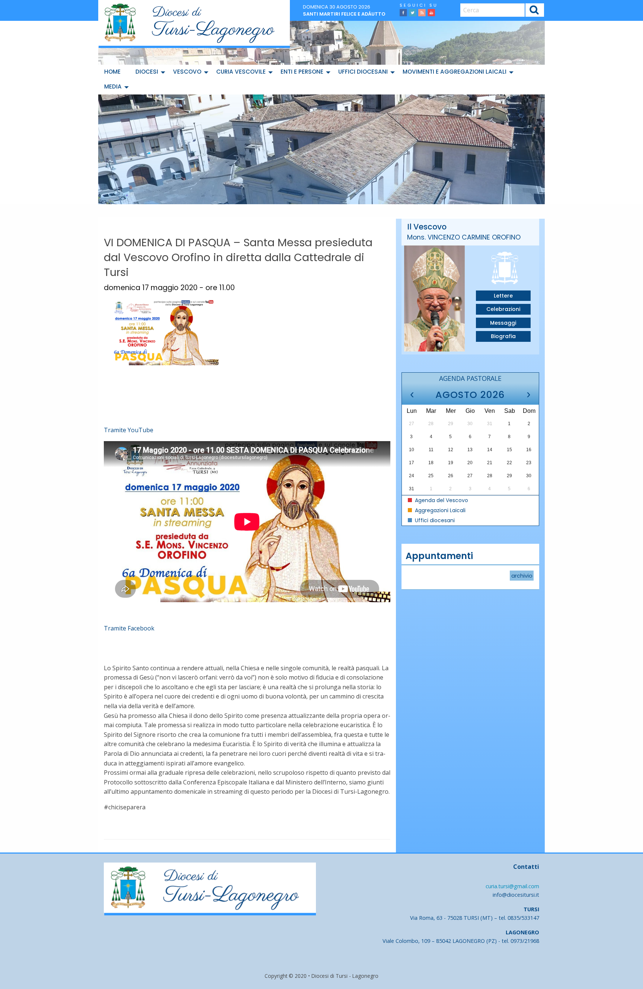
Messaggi (503, 323)
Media (113, 86)
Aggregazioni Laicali (439, 510)
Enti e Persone (302, 72)
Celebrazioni (503, 309)
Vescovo (187, 72)
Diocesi (146, 72)
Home (112, 72)
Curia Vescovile (241, 72)
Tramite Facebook (129, 628)
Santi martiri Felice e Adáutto (344, 14)
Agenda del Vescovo (440, 500)
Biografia (503, 336)
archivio (521, 575)
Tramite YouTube (128, 430)
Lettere (503, 295)
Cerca (534, 11)
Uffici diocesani (363, 72)
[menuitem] (113, 72)
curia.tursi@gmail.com (512, 886)
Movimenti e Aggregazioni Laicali (454, 72)
